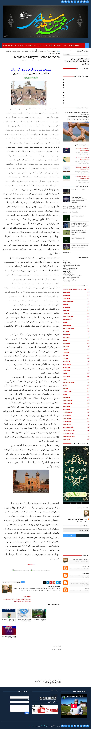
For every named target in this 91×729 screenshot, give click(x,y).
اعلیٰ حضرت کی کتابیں (44, 45)
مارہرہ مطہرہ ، (66, 391)
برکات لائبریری (19, 45)
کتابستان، (65, 388)
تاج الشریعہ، (65, 313)
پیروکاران (69, 535)
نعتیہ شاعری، (66, 439)
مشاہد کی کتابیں (65, 50)
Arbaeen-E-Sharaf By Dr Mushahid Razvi (9, 620)
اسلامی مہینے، (56, 60)
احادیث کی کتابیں (68, 45)
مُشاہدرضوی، (32, 60)
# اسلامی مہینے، (16, 582)
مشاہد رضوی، (66, 397)
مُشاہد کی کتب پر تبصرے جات (71, 277)
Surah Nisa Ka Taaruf (77, 216)
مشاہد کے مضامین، (67, 403)
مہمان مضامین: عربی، (67, 433)
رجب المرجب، (66, 361)
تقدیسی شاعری (67, 263)
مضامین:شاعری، (66, 418)
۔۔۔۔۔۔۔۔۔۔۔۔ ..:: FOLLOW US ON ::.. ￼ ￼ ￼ (74, 289)
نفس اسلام (23, 50)
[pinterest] (81, 1)
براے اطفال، (65, 310)
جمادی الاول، (65, 337)
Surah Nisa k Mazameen (78, 238)
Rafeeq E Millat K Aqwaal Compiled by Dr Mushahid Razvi (78, 232)
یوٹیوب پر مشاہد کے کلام (69, 269)
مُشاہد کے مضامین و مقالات (70, 268)
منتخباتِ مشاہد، (66, 421)
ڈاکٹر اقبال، (65, 346)
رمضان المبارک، (41, 60)
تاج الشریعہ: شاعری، (67, 316)
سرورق (65, 260)
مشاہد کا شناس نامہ (30, 45)
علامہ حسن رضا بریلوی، (68, 382)
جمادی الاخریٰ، (66, 334)
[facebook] (87, 1)
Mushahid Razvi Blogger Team (77, 519)
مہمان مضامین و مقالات (69, 280)
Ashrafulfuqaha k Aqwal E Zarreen (39, 620)
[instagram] (78, 1)
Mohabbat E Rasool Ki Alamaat (80, 190)
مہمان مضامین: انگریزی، (68, 430)
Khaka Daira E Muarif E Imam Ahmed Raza (24, 620)
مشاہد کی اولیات (42, 50)
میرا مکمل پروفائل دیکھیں (82, 521)
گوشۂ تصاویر (66, 271)
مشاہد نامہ (31, 726)
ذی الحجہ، (65, 349)
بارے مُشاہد (66, 266)
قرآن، (64, 385)
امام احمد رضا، (66, 307)
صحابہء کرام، (66, 376)
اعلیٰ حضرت (66, 262)
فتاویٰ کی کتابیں (57, 45)
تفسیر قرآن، (65, 331)
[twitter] (84, 1)
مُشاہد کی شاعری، (67, 400)
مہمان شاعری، (66, 424)
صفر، (64, 379)
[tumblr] (65, 1)
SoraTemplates (45, 726)
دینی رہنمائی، (48, 60)
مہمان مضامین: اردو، (67, 427)
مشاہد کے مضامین (54, 50)
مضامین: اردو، (25, 60)
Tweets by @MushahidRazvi (53, 683)
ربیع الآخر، (65, 358)
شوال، (64, 373)
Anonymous (86, 566)
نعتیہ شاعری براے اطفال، (68, 436)
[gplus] (72, 1)
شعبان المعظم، (66, 370)
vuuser (87, 588)
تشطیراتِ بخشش (67, 272)
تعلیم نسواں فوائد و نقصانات (70, 212)
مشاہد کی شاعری (8, 45)
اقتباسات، (65, 304)
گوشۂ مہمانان (66, 281)
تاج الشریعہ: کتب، (66, 319)
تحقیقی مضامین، (66, 325)
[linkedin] (68, 1)
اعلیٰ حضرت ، (66, 298)
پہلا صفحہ (77, 45)
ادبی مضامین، (66, 292)
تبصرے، (64, 322)
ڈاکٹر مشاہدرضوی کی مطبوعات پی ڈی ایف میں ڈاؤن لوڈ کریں (76, 61)
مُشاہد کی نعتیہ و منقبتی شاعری (71, 265)
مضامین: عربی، (66, 415)
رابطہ (4, 50)
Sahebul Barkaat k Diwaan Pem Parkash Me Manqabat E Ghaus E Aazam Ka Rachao (79, 225)
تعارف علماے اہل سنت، (68, 328)
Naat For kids (67, 252)
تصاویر (16, 50)
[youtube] (75, 1)
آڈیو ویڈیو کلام (32, 50)
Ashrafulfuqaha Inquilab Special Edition (9, 637)
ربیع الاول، (65, 355)
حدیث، (64, 340)
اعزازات (10, 50)
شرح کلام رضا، (66, 367)
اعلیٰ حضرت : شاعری (67, 301)
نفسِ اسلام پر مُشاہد (68, 274)
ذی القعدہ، (65, 352)
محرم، (64, 394)
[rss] (62, 1)
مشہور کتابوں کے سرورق (69, 278)
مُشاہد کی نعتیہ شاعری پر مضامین (72, 275)
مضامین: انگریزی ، (67, 412)
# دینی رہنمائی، (6, 582)
